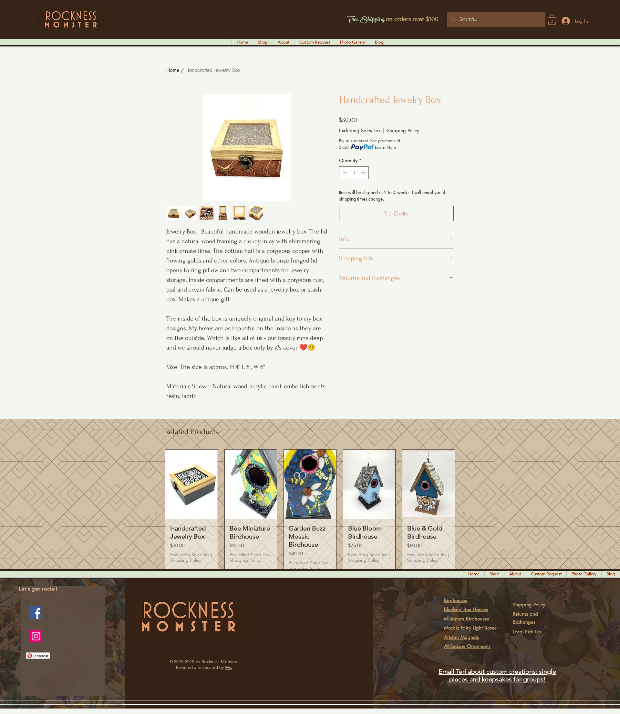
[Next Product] (464, 514)
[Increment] (363, 173)
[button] (552, 20)
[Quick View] (191, 484)
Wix (228, 667)
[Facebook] (36, 612)
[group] (310, 514)
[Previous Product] (156, 514)
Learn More (385, 147)
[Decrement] (344, 173)
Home (172, 70)
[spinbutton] (354, 173)
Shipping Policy (403, 130)
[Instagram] (36, 636)
